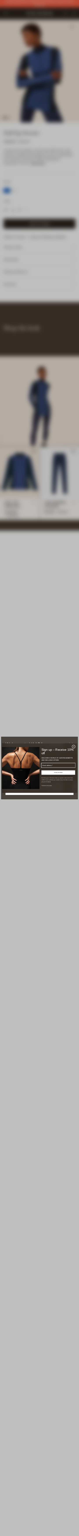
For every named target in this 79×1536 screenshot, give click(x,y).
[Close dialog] (73, 746)
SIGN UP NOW (58, 772)
